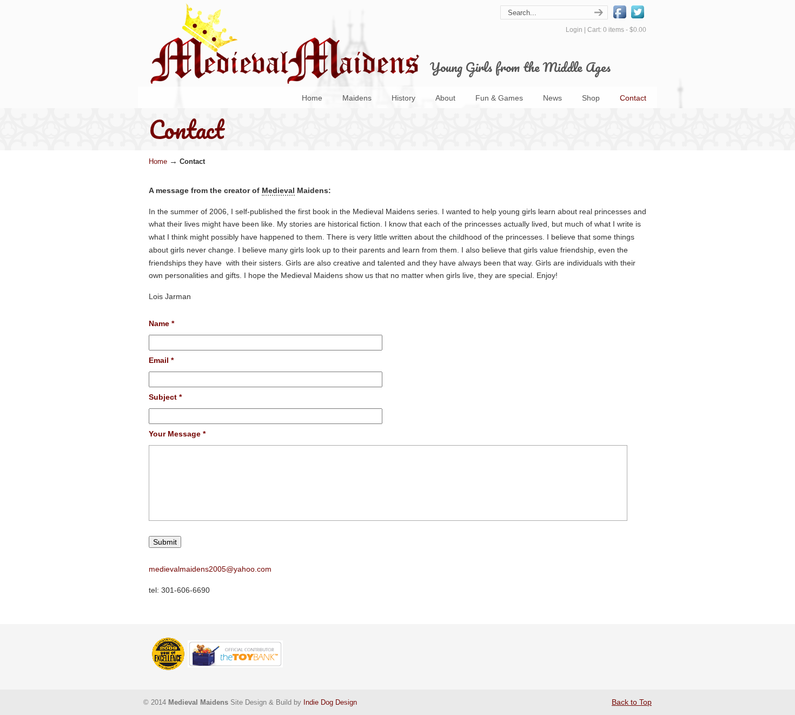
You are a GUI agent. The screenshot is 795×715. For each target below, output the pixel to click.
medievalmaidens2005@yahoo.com (210, 569)
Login (574, 30)
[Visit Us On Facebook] (619, 18)
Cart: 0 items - (616, 30)
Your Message (177, 433)
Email (161, 360)
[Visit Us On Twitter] (637, 18)
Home (158, 161)
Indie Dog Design (330, 702)
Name (161, 323)
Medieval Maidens (284, 43)
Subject (165, 397)
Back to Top (632, 702)
